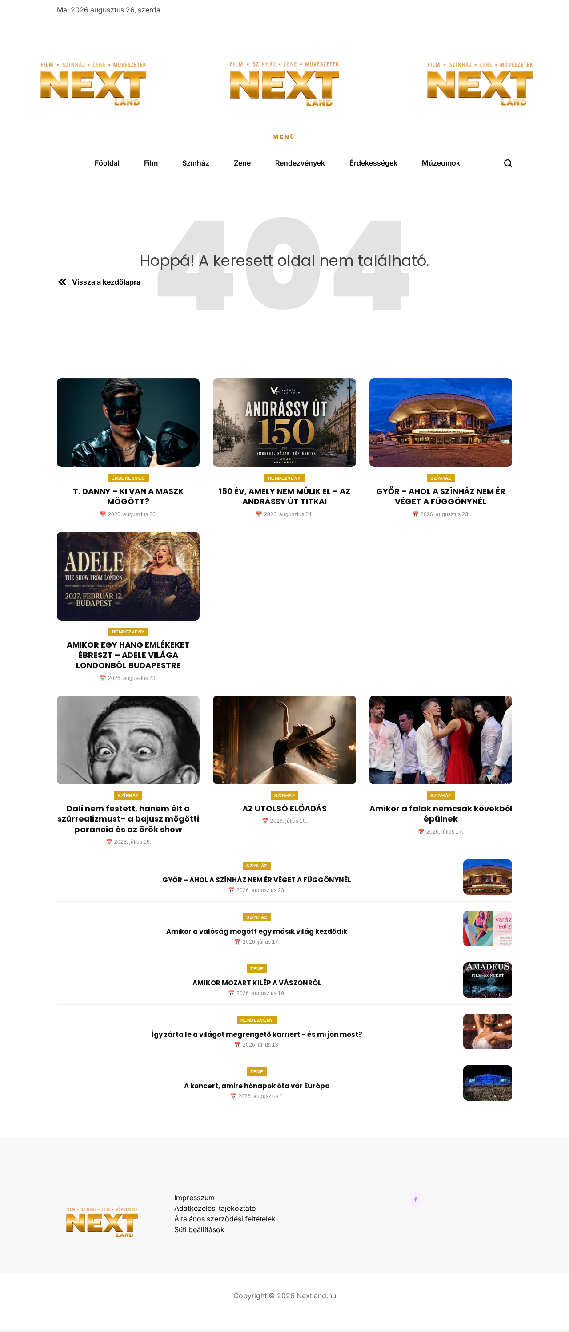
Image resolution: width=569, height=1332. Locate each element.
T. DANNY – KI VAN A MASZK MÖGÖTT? (128, 496)
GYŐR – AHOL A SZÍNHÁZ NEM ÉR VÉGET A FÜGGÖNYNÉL (440, 496)
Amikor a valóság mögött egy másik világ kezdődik (256, 931)
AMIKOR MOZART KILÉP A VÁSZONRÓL (256, 983)
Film (151, 162)
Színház (195, 162)
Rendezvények (300, 162)
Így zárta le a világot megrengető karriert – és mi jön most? (256, 1034)
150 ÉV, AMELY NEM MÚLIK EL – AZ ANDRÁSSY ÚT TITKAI (284, 496)
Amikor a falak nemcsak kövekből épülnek (440, 813)
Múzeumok (441, 162)
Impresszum (194, 1197)
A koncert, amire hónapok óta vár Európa (257, 1086)
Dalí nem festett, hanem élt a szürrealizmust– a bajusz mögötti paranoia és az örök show (128, 819)
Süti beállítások (199, 1229)
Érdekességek (373, 162)
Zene (242, 162)
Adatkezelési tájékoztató (215, 1208)
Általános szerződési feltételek (225, 1218)
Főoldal (107, 162)
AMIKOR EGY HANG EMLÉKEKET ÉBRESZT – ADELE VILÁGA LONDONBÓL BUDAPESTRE (128, 655)
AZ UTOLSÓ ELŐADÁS (284, 808)
